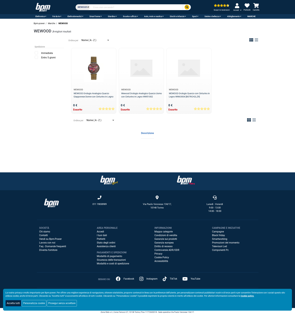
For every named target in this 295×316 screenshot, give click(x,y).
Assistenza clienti (106, 246)
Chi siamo (44, 231)
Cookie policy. (247, 296)
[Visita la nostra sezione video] (185, 180)
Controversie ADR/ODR (166, 250)
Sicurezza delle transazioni (111, 259)
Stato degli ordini (106, 242)
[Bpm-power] (43, 7)
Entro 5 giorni (48, 57)
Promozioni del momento (225, 242)
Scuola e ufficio (129, 16)
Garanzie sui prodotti (165, 238)
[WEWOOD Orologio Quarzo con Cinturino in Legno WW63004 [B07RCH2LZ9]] (189, 68)
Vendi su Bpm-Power (50, 238)
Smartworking (219, 238)
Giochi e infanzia (177, 16)
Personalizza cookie (34, 303)
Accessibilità (161, 261)
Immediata (47, 53)
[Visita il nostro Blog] (109, 180)
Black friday (218, 235)
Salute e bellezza (212, 16)
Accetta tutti (13, 303)
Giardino (111, 16)
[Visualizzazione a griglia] (251, 40)
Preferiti (101, 238)
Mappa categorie (163, 231)
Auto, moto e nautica (153, 16)
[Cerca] (187, 7)
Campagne (218, 231)
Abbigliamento (233, 16)
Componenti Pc (220, 250)
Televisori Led (219, 246)
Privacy (158, 253)
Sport (194, 16)
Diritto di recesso (163, 246)
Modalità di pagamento (109, 256)
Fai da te (56, 16)
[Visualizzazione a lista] (256, 40)
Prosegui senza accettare (61, 303)
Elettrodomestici (74, 16)
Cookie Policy (161, 257)
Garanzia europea (164, 242)
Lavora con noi (47, 242)
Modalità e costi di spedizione (113, 263)
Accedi (100, 231)
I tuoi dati (102, 235)
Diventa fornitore (48, 250)
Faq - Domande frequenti (52, 246)
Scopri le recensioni (222, 10)
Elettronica (40, 16)
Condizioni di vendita (165, 235)
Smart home (94, 16)
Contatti (43, 235)
